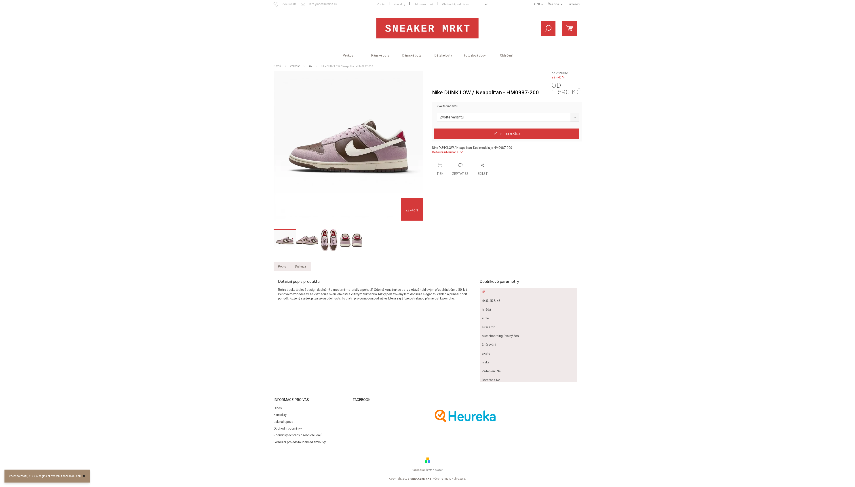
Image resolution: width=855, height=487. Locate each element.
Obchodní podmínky (455, 4)
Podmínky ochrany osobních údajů (298, 435)
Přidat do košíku (507, 134)
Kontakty (399, 4)
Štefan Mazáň (434, 470)
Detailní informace (445, 152)
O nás (381, 4)
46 (484, 292)
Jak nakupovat (423, 4)
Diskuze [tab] (300, 266)
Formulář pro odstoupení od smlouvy (300, 442)
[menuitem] (348, 55)
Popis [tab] (282, 266)
